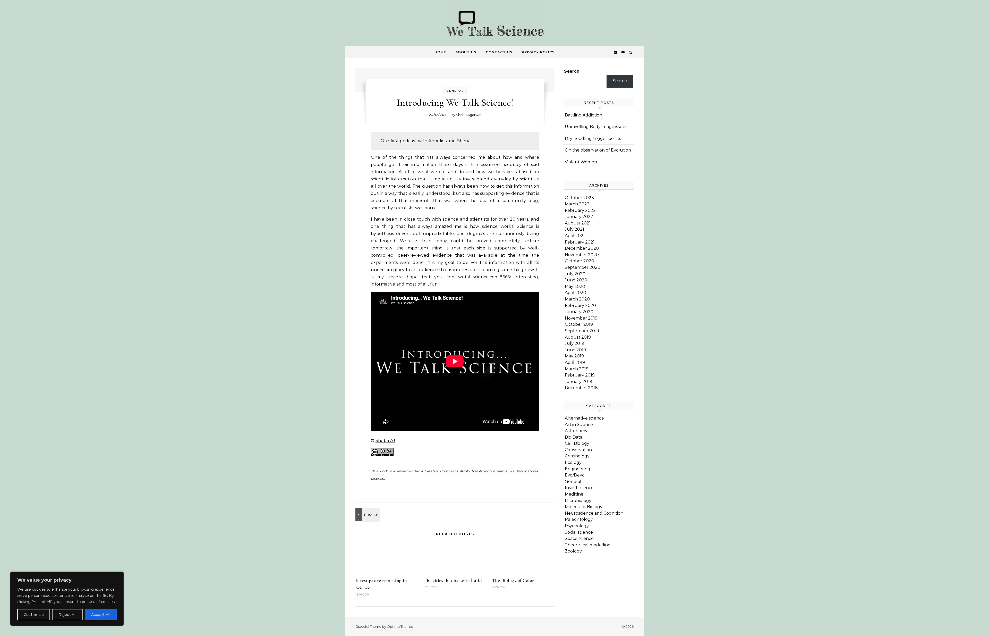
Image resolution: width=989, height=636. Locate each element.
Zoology (573, 551)
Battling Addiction (583, 115)
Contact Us (499, 52)
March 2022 (577, 204)
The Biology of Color (513, 580)
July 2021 (574, 229)
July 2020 (575, 273)
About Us (465, 52)
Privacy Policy (538, 52)
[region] (67, 599)
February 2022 (580, 210)
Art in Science (579, 424)
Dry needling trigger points (593, 138)
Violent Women (581, 162)
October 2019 (579, 324)
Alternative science (584, 418)
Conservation (578, 449)
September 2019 (582, 330)
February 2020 (580, 305)
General (455, 91)
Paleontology (579, 519)
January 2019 (578, 381)
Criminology (577, 456)
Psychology (577, 525)
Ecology (573, 462)
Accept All (100, 614)
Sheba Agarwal (468, 115)
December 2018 (581, 387)
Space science (579, 538)
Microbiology (578, 500)
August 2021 (578, 223)
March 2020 (577, 299)
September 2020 (582, 267)
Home (440, 52)
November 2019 (581, 318)
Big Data (573, 437)
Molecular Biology (583, 506)
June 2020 (576, 280)
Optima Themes (400, 626)
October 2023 (579, 197)
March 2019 (577, 368)
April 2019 (575, 362)
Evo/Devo (575, 475)
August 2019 (578, 337)
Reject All (67, 614)
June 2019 (575, 349)
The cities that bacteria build (453, 580)
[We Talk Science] (494, 24)
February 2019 (580, 375)
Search (571, 71)
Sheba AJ (385, 440)
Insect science (579, 487)
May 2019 (574, 356)
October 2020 (579, 260)
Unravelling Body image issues (596, 126)
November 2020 (582, 254)
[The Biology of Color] (367, 514)
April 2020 (575, 292)
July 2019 (574, 343)
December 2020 (582, 248)
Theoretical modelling (588, 544)
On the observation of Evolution (598, 150)
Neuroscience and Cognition (594, 513)
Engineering (577, 468)
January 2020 (579, 311)
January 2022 (579, 216)
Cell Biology (577, 443)
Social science (579, 532)
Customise (34, 614)
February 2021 (580, 242)
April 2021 (575, 235)
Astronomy (576, 430)
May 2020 (575, 286)
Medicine (574, 494)
